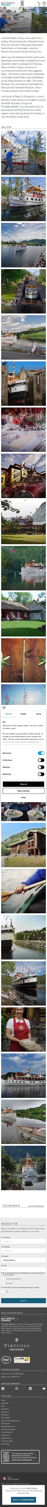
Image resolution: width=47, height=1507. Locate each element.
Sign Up (23, 1301)
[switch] (41, 760)
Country (5, 1256)
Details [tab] (23, 714)
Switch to (23, 1500)
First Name (6, 1237)
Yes (7, 1291)
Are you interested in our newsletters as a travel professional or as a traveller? (23, 1274)
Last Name (6, 1247)
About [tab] (38, 714)
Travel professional (13, 1279)
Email (4, 1265)
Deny (23, 797)
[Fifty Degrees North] (9, 3)
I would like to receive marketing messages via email (21, 1287)
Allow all (23, 784)
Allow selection (23, 791)
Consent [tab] (8, 714)
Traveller (9, 1283)
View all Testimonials (35, 1206)
